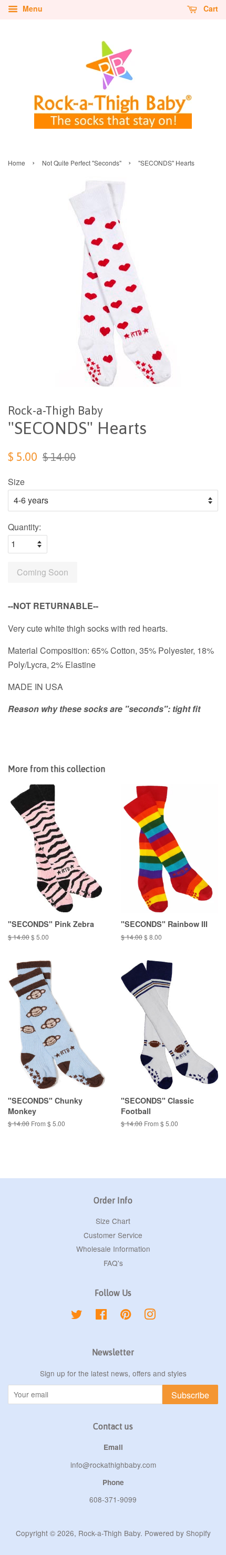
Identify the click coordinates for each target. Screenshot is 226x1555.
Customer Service (113, 1235)
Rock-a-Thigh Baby (109, 1533)
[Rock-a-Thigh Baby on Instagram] (150, 1316)
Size (16, 482)
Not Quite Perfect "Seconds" (81, 162)
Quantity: (24, 527)
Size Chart (113, 1221)
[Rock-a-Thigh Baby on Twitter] (77, 1316)
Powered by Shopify (178, 1533)
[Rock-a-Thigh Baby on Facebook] (101, 1316)
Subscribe (190, 1395)
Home (16, 162)
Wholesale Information (113, 1248)
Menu (31, 8)
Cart (209, 8)
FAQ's (113, 1263)
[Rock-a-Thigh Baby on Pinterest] (125, 1316)
